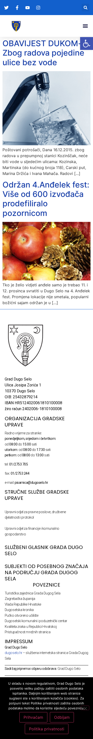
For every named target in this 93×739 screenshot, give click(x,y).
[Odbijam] (85, 708)
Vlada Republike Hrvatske (23, 604)
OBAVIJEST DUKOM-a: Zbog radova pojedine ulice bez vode (45, 53)
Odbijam (62, 717)
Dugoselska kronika (19, 610)
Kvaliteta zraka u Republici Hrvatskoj (31, 627)
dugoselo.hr (13, 653)
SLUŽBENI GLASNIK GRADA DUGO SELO (44, 550)
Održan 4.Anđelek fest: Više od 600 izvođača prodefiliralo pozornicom (45, 199)
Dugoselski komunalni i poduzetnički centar (36, 621)
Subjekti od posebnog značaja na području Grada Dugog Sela (46, 572)
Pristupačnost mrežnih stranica (28, 632)
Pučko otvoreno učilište (21, 615)
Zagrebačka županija (20, 599)
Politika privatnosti (46, 728)
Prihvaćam (33, 717)
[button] (85, 7)
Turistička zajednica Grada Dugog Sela (32, 593)
